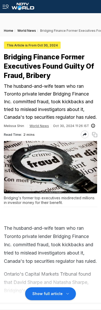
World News (39, 126)
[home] (23, 5)
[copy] (94, 134)
